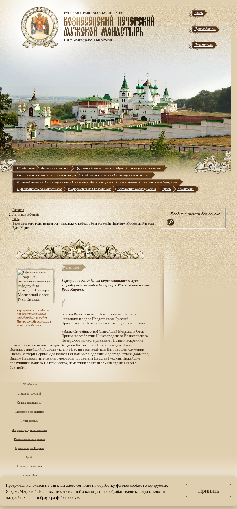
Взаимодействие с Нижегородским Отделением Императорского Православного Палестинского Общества (97, 181)
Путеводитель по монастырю (39, 188)
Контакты (185, 188)
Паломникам (203, 44)
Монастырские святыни (29, 412)
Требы (198, 12)
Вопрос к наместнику (29, 466)
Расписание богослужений (29, 439)
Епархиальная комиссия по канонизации (46, 175)
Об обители (26, 168)
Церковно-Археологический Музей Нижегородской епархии (118, 168)
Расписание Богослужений (136, 188)
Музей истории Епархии (29, 448)
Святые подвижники (29, 402)
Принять (208, 490)
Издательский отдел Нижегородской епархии (116, 175)
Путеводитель (205, 28)
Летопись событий (55, 168)
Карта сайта (30, 475)
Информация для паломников (89, 188)
